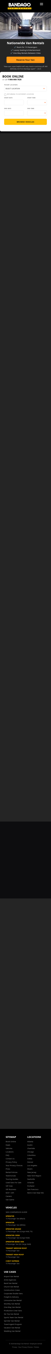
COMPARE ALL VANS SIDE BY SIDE (25, 295)
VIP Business (11, 1189)
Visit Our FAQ (13, 818)
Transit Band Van (38, 279)
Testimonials (11, 1175)
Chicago (36, 515)
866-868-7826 (13, 700)
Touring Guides (12, 1179)
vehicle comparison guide (29, 746)
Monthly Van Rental (12, 1304)
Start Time (31, 98)
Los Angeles (39, 520)
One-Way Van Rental (12, 1307)
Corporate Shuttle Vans (13, 1293)
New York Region (34, 1175)
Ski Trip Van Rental (11, 1314)
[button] (5, 449)
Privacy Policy (11, 1162)
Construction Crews (12, 1290)
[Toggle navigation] (40, 4)
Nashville (15, 525)
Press (8, 1169)
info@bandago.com (24, 704)
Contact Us (10, 1158)
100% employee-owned (27, 1009)
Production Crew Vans (13, 1310)
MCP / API (10, 1193)
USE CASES (10, 1271)
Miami (5, 525)
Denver (27, 520)
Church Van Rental (11, 1286)
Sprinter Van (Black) (38, 187)
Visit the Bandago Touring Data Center (25, 983)
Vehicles (9, 1148)
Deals (8, 1145)
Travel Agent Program (13, 1324)
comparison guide (10, 321)
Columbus (7, 520)
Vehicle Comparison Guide (21, 329)
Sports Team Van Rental (13, 1317)
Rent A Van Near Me (35, 1193)
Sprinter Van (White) (13, 219)
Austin (5, 515)
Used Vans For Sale (13, 1182)
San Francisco (19, 530)
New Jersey (31, 1172)
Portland (6, 530)
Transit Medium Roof (12, 249)
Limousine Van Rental (13, 1300)
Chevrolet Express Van (13, 188)
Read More (9, 1123)
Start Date (8, 98)
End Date (7, 108)
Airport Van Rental (11, 1276)
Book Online (11, 1141)
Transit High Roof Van (38, 219)
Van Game (10, 1199)
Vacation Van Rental (12, 1327)
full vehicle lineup (23, 1096)
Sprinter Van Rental (12, 1321)
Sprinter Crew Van (38, 249)
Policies (36, 1347)
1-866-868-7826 (14, 79)
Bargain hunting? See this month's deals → (25, 165)
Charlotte (25, 515)
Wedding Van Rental (12, 1331)
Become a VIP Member (25, 861)
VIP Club (9, 1186)
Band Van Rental (10, 1283)
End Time (30, 108)
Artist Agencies (10, 1280)
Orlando (26, 525)
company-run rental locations (33, 1050)
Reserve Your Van (25, 59)
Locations (10, 1152)
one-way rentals (40, 1105)
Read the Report (25, 977)
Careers (9, 1196)
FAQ (7, 1155)
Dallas (17, 520)
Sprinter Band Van (13, 279)
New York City (39, 525)
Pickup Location (11, 85)
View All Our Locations (26, 537)
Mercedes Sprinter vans (28, 1071)
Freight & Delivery (11, 1297)
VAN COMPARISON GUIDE (16, 1212)
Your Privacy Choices (14, 1165)
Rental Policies (11, 1172)
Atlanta (14, 515)
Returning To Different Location (20, 94)
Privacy (14, 1347)
